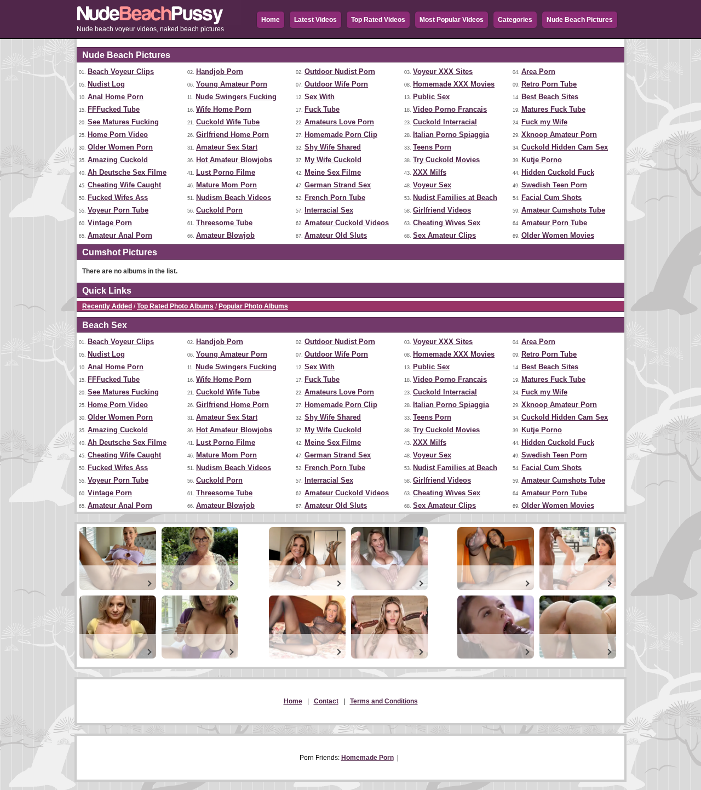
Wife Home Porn (223, 109)
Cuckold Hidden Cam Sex (564, 147)
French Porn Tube (334, 197)
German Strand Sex (337, 185)
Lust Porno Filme (225, 172)
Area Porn (538, 71)
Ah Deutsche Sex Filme (127, 172)
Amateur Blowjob (225, 235)
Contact (326, 701)
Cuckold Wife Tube (228, 122)
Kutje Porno (541, 160)
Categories (515, 20)
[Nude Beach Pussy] (159, 22)
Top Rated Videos (378, 20)
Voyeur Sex (432, 185)
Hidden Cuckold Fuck (557, 172)
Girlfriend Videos (442, 210)
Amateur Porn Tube (554, 223)
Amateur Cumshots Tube (563, 210)
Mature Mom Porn (226, 185)
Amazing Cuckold (118, 160)
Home (270, 20)
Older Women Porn (120, 147)
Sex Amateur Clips (444, 235)
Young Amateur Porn (231, 84)
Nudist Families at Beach (455, 197)
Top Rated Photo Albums (175, 306)
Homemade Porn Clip (340, 134)
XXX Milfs (429, 172)
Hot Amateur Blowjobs (234, 160)
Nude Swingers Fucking (236, 97)
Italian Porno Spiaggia (451, 134)
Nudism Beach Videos (233, 197)
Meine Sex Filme (332, 172)
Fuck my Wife (544, 122)
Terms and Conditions (384, 701)
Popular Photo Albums (253, 306)
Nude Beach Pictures (580, 20)
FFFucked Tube (114, 109)
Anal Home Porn (115, 97)
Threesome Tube (224, 223)
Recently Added (107, 306)
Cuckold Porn (219, 210)
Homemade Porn (367, 758)
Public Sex (431, 97)
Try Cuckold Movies (446, 160)
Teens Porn (432, 147)
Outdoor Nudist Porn (339, 71)
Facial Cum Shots (551, 197)
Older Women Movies (557, 235)
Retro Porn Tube (549, 84)
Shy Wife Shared (332, 147)
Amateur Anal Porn (120, 235)
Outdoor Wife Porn (336, 84)
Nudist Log (106, 84)
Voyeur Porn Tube (118, 210)
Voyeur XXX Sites (443, 71)
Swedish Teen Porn (554, 185)
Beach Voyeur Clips (121, 71)
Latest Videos (315, 20)
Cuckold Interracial (445, 122)
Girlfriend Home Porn (232, 134)
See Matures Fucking (123, 122)
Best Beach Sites (549, 97)
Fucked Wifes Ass (118, 197)
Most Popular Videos (452, 20)
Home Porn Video (118, 134)
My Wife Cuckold (332, 160)
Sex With (319, 97)
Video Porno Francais (450, 109)
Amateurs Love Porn (339, 122)
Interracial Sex (328, 210)
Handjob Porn (219, 71)
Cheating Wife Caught (124, 185)
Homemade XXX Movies (454, 84)
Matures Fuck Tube (553, 109)
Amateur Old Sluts (335, 235)
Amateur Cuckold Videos (346, 223)
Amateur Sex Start (226, 147)
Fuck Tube (322, 109)
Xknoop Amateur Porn (559, 134)
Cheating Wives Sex (446, 223)
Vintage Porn (110, 223)
